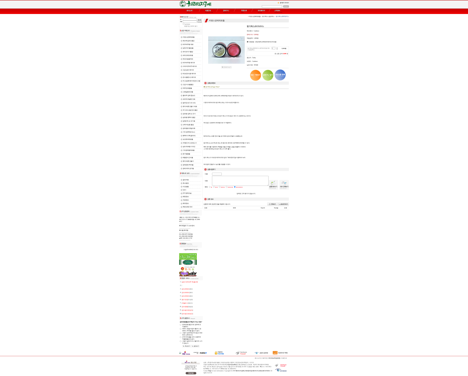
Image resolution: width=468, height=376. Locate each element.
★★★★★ (239, 187)
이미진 (251, 362)
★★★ (223, 187)
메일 (209, 371)
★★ (216, 187)
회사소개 (258, 358)
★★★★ (230, 187)
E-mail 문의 (190, 226)
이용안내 (284, 358)
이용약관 (264, 358)
